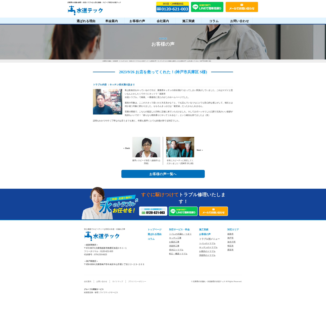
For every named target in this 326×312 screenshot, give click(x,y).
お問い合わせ (239, 21)
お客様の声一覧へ (163, 174)
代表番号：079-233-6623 (95, 254)
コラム (214, 21)
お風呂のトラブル (207, 251)
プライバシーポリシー (137, 281)
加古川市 (231, 242)
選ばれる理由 (86, 21)
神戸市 (230, 238)
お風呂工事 (174, 242)
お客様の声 (137, 21)
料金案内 (112, 21)
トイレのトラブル (207, 243)
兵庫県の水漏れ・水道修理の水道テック (209, 281)
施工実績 (188, 21)
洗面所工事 (174, 246)
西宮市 (230, 250)
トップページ (154, 229)
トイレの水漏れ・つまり (180, 234)
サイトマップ (117, 281)
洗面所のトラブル (207, 255)
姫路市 (230, 234)
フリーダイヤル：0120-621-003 (98, 251)
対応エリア (233, 229)
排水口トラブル (176, 250)
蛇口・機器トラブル (178, 254)
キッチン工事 (175, 238)
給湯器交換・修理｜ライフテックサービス (101, 292)
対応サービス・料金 (179, 229)
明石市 (230, 246)
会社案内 (163, 21)
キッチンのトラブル (208, 247)
